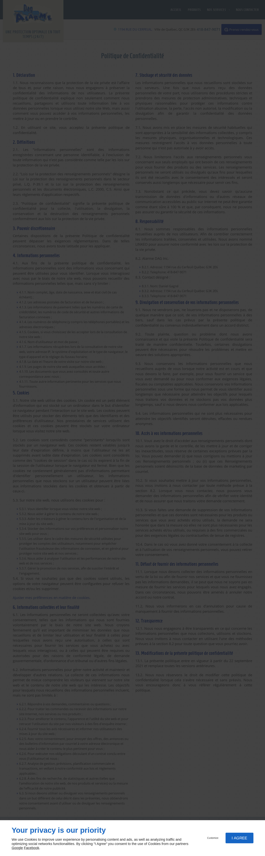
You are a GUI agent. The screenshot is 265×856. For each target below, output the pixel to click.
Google (17, 848)
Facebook (31, 848)
